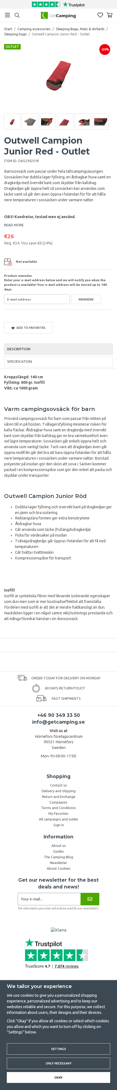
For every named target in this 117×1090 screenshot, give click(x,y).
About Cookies (58, 868)
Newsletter (58, 863)
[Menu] (7, 15)
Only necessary (59, 1063)
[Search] (17, 15)
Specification (19, 361)
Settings (58, 1049)
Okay (58, 1077)
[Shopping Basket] (109, 15)
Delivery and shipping (59, 791)
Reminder (86, 299)
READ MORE (14, 225)
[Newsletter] (90, 899)
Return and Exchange (58, 796)
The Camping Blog (58, 857)
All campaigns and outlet (58, 819)
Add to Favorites (30, 327)
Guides (58, 851)
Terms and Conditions (58, 808)
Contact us (58, 785)
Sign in (58, 825)
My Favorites (58, 813)
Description (18, 349)
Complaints (58, 802)
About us (58, 845)
